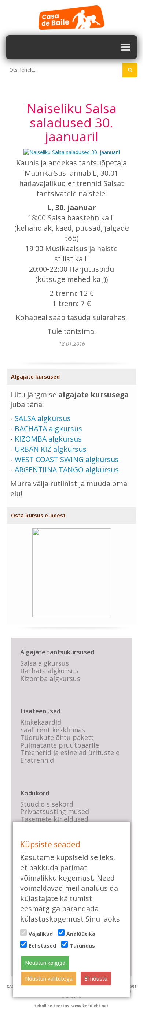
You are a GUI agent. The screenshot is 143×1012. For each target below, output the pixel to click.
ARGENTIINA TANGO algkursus (67, 470)
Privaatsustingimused (54, 811)
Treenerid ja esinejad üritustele (70, 752)
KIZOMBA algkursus (48, 439)
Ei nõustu (95, 978)
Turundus (82, 945)
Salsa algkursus (44, 663)
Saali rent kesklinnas (52, 729)
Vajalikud (41, 933)
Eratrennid (37, 760)
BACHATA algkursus (48, 429)
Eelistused (42, 945)
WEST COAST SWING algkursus (67, 459)
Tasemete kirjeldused (54, 819)
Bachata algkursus (49, 670)
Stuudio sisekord (46, 804)
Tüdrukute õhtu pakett (57, 737)
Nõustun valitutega (49, 978)
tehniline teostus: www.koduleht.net (71, 1005)
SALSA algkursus (43, 418)
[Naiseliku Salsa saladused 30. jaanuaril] (71, 151)
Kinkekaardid (40, 722)
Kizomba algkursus (50, 678)
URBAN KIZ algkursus (51, 449)
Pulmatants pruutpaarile (59, 745)
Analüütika (80, 933)
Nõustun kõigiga (45, 962)
